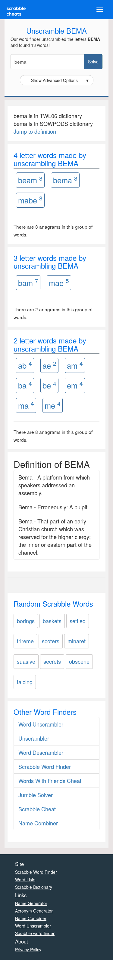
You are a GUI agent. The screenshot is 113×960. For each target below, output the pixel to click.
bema (65, 180)
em (75, 385)
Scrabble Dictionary (33, 887)
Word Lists (25, 879)
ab (25, 365)
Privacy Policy (28, 949)
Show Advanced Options (60, 80)
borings (26, 621)
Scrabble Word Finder (44, 766)
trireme (25, 641)
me (53, 405)
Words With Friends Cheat (49, 781)
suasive (26, 661)
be (49, 385)
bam (28, 282)
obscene (79, 661)
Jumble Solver (35, 795)
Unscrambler (33, 738)
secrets (52, 661)
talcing (25, 682)
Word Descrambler (40, 752)
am (75, 365)
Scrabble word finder (35, 933)
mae (59, 282)
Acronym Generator (34, 911)
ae (49, 365)
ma (26, 405)
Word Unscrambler (40, 724)
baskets (52, 621)
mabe (30, 200)
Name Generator (31, 903)
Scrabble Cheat (37, 809)
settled (78, 621)
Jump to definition (35, 131)
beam (30, 180)
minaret (76, 641)
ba (25, 385)
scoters (50, 641)
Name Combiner (38, 823)
